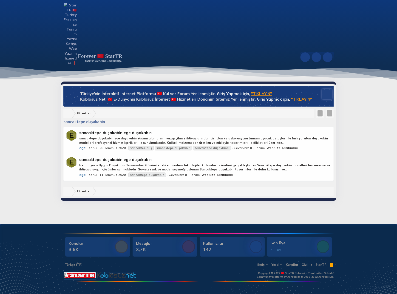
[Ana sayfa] (68, 113)
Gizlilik (307, 264)
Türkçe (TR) (73, 264)
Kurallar (292, 264)
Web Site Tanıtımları (282, 148)
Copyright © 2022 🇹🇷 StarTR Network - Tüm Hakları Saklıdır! (296, 273)
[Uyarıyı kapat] (325, 93)
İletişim (262, 264)
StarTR (320, 264)
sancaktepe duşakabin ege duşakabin (115, 132)
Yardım (277, 264)
